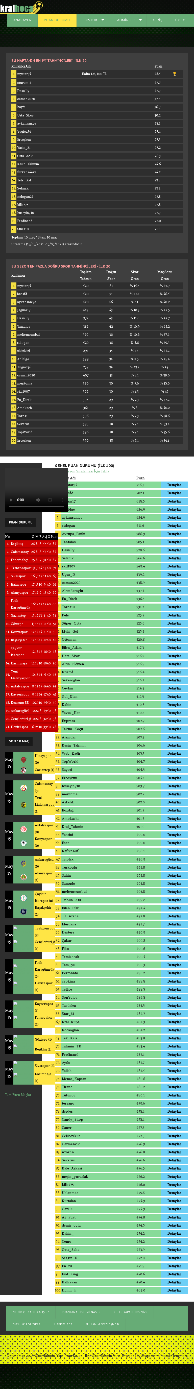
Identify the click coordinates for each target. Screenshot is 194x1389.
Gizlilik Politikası (27, 1324)
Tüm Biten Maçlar (18, 1095)
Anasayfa (22, 20)
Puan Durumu (57, 20)
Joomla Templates (174, 1356)
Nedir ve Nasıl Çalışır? (31, 1312)
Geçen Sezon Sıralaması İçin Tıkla (82, 471)
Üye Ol (181, 20)
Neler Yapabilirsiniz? (130, 1312)
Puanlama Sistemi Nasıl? (81, 1312)
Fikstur (90, 20)
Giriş (157, 20)
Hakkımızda (63, 1324)
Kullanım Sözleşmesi (102, 1324)
